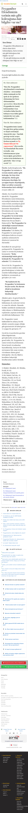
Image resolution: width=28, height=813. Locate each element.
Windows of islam (20, 775)
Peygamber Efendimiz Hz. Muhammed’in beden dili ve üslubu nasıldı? (13, 539)
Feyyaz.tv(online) (20, 807)
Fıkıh (2, 677)
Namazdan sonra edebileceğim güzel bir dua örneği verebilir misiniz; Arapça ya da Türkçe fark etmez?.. (13, 560)
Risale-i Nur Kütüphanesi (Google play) (21, 787)
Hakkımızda (4, 714)
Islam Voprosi (19, 760)
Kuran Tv (5, 793)
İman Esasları (4, 679)
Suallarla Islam (19, 762)
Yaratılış (3, 687)
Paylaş (13, 39)
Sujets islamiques (20, 778)
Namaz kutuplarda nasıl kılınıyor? (14, 609)
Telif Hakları (4, 724)
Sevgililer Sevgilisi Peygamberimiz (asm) (11, 697)
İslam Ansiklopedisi (6, 706)
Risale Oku (5, 786)
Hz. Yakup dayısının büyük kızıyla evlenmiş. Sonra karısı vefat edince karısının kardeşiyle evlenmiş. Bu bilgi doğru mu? (13, 574)
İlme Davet (5, 762)
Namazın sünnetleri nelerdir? (13, 613)
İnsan (2, 681)
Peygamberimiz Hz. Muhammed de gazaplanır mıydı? (12, 536)
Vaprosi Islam (19, 767)
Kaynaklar (3, 717)
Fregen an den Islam (21, 763)
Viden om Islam (20, 768)
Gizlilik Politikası (5, 722)
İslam (2, 682)
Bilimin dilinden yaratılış (7, 695)
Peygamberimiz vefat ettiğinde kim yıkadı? (14, 533)
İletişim (3, 725)
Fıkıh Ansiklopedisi (6, 699)
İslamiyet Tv (5, 795)
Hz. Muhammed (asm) (9, 488)
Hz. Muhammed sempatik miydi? (11, 545)
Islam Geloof (19, 770)
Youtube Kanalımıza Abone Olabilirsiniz (14, 662)
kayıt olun (22, 507)
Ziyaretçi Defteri (5, 719)
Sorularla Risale (6, 785)
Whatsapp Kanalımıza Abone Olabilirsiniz (14, 666)
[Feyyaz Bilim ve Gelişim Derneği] (14, 738)
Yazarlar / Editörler (6, 715)
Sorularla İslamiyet (6, 757)
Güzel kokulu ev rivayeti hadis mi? (12, 513)
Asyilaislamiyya (20, 765)
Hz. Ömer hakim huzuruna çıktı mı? (14, 629)
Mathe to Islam (19, 776)
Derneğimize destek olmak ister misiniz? (14, 741)
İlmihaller (3, 704)
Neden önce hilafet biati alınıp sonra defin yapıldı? (14, 520)
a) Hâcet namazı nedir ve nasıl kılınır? (15, 589)
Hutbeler (3, 702)
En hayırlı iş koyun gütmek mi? (13, 649)
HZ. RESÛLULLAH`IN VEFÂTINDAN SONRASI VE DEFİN (12, 516)
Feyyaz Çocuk (19, 794)
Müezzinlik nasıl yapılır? (8, 552)
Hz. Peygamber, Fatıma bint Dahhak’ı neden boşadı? (14, 529)
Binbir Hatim (5, 760)
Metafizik (3, 684)
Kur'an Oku (19, 801)
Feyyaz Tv (5, 791)
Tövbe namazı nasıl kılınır (12, 639)
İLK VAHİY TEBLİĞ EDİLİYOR (10, 543)
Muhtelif (3, 686)
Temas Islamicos (20, 773)
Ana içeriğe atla (4, 0)
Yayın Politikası (5, 720)
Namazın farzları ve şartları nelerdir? (15, 584)
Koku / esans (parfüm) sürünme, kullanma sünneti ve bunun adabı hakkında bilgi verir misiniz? (14, 525)
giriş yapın (14, 507)
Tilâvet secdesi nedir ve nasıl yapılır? (15, 604)
